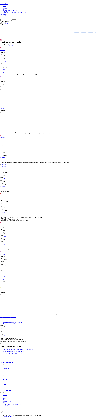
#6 (3, 215)
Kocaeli (4, 61)
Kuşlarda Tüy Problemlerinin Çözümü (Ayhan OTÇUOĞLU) (14, 351)
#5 (3, 189)
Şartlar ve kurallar (6, 396)
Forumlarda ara (11, 7)
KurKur (2, 108)
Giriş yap (2, 25)
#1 (3, 72)
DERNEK (5, 8)
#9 (3, 312)
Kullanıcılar (5, 11)
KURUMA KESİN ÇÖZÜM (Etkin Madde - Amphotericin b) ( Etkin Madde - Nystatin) (19, 349)
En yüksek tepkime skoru (6, 362)
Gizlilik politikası (6, 397)
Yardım (4, 398)
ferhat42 (4, 335)
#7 (3, 247)
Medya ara (15, 10)
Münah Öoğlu (3, 79)
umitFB (4, 384)
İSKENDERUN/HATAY (7, 90)
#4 (3, 160)
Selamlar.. (4, 355)
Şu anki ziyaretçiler (6, 12)
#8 (3, 279)
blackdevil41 (12, 44)
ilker (1, 290)
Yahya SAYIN (3, 166)
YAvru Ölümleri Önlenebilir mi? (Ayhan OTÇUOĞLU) (13, 353)
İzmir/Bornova (5, 265)
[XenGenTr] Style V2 (7, 401)
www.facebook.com (6, 268)
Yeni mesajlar (5, 7)
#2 (3, 101)
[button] (1, 0)
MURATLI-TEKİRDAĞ (7, 301)
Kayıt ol (1, 27)
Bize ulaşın (5, 395)
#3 (3, 127)
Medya (4, 9)
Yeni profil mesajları (13, 12)
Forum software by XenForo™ (11, 404)
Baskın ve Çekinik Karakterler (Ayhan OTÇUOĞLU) (13, 357)
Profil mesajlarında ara (22, 12)
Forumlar (4, 6)
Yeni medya (5, 10)
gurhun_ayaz (3, 254)
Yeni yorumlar (10, 10)
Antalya (4, 178)
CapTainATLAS (7, 390)
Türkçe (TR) (5, 402)
